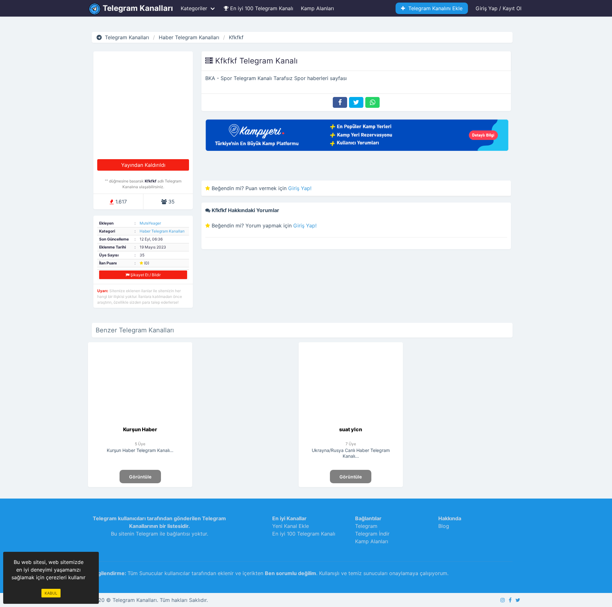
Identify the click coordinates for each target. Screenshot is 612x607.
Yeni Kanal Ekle (290, 526)
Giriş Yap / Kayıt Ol (498, 8)
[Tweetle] (356, 102)
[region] (245, 397)
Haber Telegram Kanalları (162, 231)
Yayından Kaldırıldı (143, 165)
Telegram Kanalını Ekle (434, 8)
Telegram (366, 526)
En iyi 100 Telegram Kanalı (261, 8)
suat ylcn (350, 429)
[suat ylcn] (351, 421)
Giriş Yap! (299, 188)
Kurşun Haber (140, 429)
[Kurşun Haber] (140, 421)
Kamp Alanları (317, 8)
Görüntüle (140, 476)
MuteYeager (150, 223)
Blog (443, 526)
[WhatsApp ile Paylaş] (372, 102)
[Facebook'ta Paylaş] (340, 102)
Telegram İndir (372, 533)
